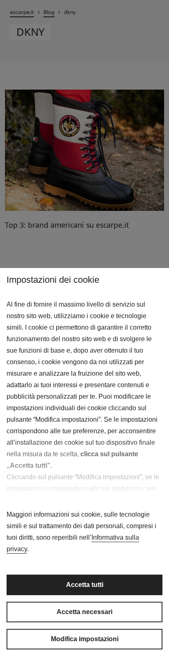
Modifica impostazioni (85, 638)
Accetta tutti (84, 584)
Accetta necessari (84, 611)
